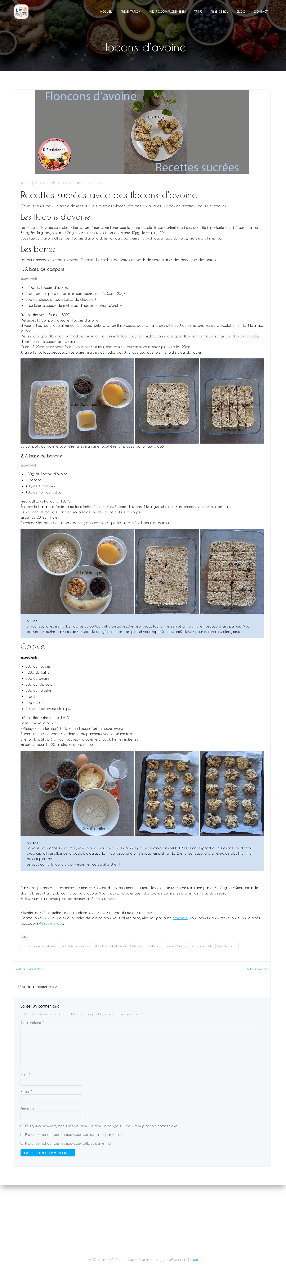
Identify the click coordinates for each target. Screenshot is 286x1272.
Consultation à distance (39, 946)
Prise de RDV (219, 11)
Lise (27, 183)
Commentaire (32, 1023)
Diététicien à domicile (75, 946)
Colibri (193, 1260)
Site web (27, 1109)
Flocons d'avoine (175, 946)
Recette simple (227, 946)
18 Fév (43, 183)
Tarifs (198, 11)
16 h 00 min (64, 183)
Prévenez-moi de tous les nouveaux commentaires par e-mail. (73, 1135)
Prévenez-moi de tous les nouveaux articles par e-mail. (68, 1143)
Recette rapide (202, 946)
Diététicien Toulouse (145, 946)
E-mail (26, 1092)
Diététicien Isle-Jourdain (111, 946)
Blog (241, 11)
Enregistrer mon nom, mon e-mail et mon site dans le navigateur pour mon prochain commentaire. (101, 1126)
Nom (25, 1075)
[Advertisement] (143, 1241)
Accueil (106, 11)
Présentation (130, 11)
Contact (261, 11)
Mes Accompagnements (167, 11)
